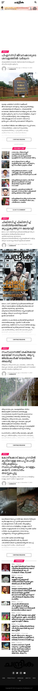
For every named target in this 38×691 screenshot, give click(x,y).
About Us (28, 678)
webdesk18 (12, 69)
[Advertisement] (19, 31)
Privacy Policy (11, 678)
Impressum (20, 678)
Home (3, 678)
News (34, 678)
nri (20, 681)
